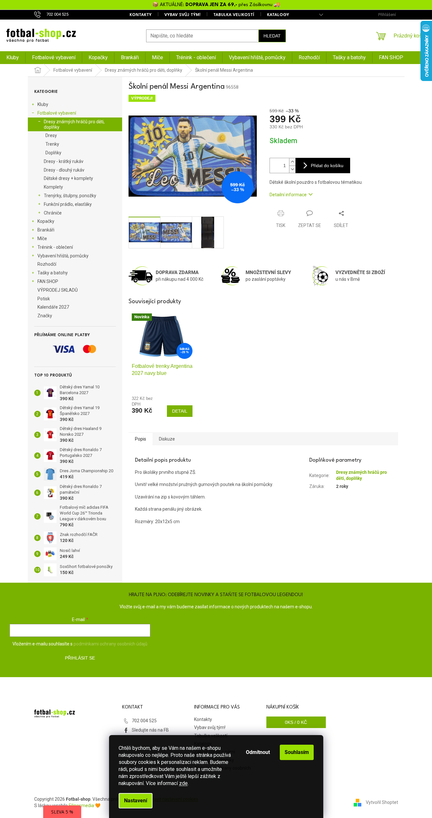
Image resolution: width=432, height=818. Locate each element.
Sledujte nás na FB (150, 730)
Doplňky (53, 152)
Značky (44, 315)
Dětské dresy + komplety (68, 178)
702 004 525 (144, 720)
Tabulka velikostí (233, 15)
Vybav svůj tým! (182, 15)
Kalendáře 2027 (53, 307)
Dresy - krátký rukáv (63, 161)
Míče (42, 238)
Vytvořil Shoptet (382, 802)
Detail (179, 411)
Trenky (52, 144)
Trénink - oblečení (55, 247)
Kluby (42, 104)
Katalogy (278, 15)
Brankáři (45, 229)
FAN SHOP (47, 281)
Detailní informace (288, 194)
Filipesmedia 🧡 (84, 805)
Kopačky (45, 221)
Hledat (272, 35)
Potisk (43, 298)
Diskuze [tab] (167, 438)
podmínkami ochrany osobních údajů (110, 643)
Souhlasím (297, 752)
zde (183, 783)
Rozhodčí (46, 264)
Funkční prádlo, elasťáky (68, 204)
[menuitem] (12, 58)
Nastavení (135, 801)
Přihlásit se (80, 657)
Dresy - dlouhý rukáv (64, 170)
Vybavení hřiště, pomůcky (63, 255)
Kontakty (141, 15)
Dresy (51, 135)
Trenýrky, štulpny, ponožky (70, 195)
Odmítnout (258, 752)
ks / (296, 722)
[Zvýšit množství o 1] (292, 162)
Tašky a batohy (52, 272)
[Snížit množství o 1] (292, 169)
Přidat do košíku (327, 165)
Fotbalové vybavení (56, 113)
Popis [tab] (140, 438)
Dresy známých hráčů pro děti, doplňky (74, 124)
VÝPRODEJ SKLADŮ (57, 290)
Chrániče (53, 212)
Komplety (53, 187)
